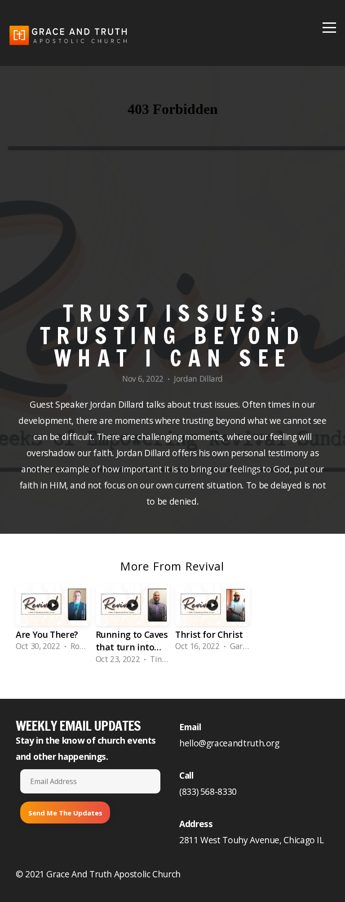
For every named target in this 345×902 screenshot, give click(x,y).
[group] (53, 621)
